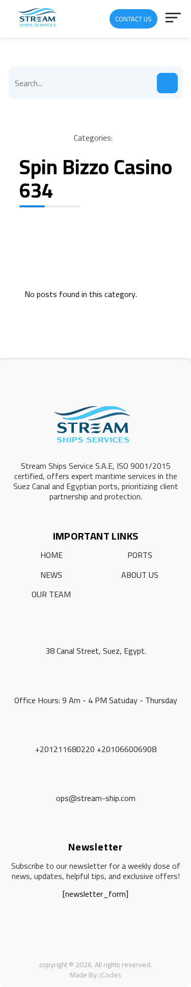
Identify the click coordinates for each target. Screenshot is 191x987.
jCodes (110, 974)
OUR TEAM (51, 594)
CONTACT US (133, 19)
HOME (51, 555)
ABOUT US (139, 574)
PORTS (139, 555)
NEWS (51, 574)
